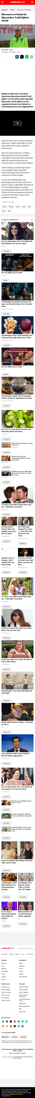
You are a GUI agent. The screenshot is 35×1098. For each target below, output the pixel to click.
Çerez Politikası (23, 992)
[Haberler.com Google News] (2, 1021)
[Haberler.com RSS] (2, 1026)
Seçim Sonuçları (6, 992)
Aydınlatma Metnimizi (16, 1094)
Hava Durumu (5, 987)
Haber (11, 1053)
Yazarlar (21, 974)
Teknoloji (21, 966)
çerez (3, 1091)
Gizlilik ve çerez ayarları (8, 1057)
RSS (20, 1009)
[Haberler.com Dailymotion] (22, 1026)
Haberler (4, 960)
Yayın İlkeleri (30, 954)
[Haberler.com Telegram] (18, 1026)
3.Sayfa (3, 976)
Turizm (21, 971)
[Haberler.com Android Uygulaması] (14, 1037)
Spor (2, 966)
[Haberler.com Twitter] (10, 1021)
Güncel (12, 9)
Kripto (3, 974)
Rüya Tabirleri (5, 997)
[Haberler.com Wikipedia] (6, 1026)
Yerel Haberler (23, 976)
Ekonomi (4, 963)
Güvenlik (4, 206)
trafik (29, 206)
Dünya (3, 979)
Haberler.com (5, 984)
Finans (21, 968)
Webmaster (22, 1003)
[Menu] (2, 2)
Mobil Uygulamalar (24, 1006)
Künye (23, 954)
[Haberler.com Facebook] (6, 1021)
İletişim (17, 954)
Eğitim (3, 211)
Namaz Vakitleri (5, 989)
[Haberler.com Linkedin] (18, 1021)
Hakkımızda (4, 954)
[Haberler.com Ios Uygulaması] (5, 1037)
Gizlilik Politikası (23, 989)
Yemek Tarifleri (5, 1000)
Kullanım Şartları (23, 987)
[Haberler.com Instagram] (14, 1021)
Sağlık (20, 963)
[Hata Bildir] (18, 1057)
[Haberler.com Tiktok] (14, 1026)
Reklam (11, 954)
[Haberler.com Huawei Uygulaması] (23, 1037)
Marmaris (11, 206)
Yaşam (9, 211)
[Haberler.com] (7, 948)
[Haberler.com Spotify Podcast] (26, 1021)
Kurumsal (22, 984)
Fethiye (18, 206)
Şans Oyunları (5, 995)
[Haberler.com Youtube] (10, 1026)
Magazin (3, 968)
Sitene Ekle (22, 1011)
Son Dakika (4, 971)
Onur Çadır (11, 202)
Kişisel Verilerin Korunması (23, 995)
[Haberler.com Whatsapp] (22, 1021)
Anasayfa (4, 9)
